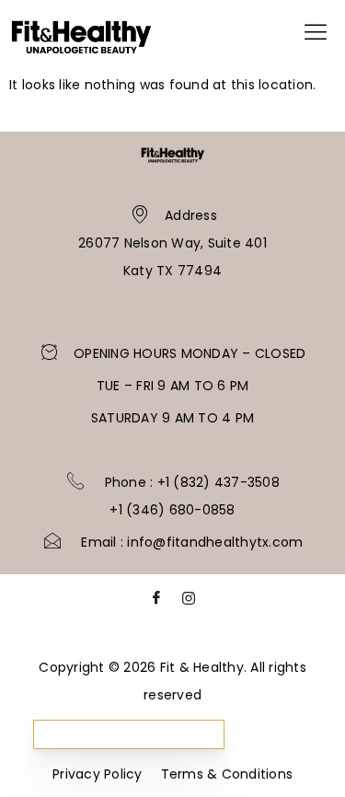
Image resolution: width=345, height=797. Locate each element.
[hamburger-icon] (315, 35)
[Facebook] (156, 603)
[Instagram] (188, 603)
